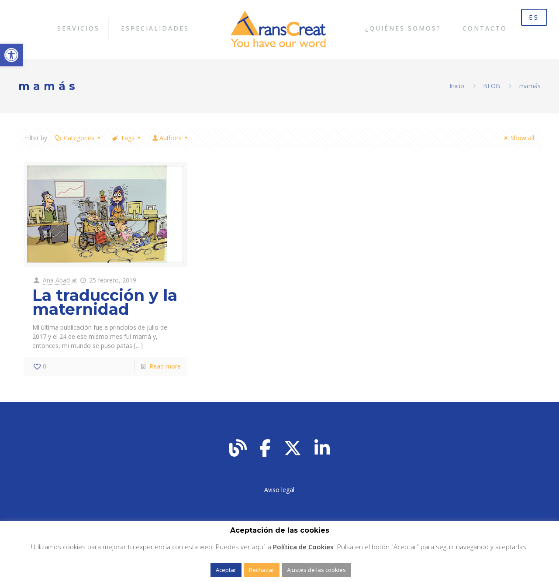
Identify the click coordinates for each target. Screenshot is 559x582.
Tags (128, 138)
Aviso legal (279, 490)
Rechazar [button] (261, 570)
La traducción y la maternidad (104, 302)
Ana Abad (56, 280)
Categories (79, 138)
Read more (165, 366)
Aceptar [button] (226, 570)
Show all (522, 138)
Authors (170, 138)
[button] (11, 55)
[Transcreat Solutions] (279, 28)
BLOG (491, 86)
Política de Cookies (303, 546)
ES (534, 17)
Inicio (456, 86)
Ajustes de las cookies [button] (316, 570)
